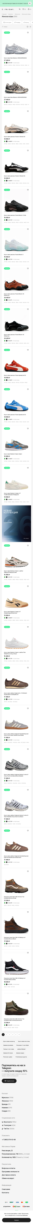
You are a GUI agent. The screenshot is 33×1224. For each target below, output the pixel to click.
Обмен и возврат (8, 1178)
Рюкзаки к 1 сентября (22, 1045)
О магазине (6, 1189)
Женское (7, 1101)
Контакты (5, 1193)
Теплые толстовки (8, 1049)
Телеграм (9, 1125)
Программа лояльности (10, 1171)
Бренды (6, 1104)
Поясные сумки (7, 1057)
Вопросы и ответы (8, 1168)
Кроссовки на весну (9, 1041)
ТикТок (9, 1129)
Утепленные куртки (21, 1057)
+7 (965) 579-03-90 (9, 1140)
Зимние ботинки (8, 1053)
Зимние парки (20, 1053)
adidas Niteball (21, 1049)
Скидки (6, 1111)
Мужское (7, 1097)
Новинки (7, 1108)
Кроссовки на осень (24, 1041)
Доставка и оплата (9, 1175)
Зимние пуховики (8, 1045)
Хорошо (16, 1220)
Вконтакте (10, 1122)
